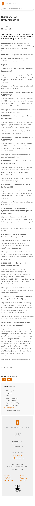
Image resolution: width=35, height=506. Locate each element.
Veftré (22, 476)
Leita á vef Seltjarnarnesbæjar (12, 8)
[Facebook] (15, 434)
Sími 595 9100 (17, 455)
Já (4, 379)
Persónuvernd (9, 480)
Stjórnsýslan (9, 386)
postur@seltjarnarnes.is (17, 458)
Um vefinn (23, 478)
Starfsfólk (7, 478)
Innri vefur (23, 480)
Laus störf (7, 476)
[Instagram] (20, 434)
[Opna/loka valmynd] (31, 2)
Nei (9, 379)
